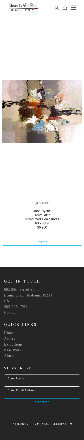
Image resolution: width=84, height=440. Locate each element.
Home (9, 333)
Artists (9, 338)
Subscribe (42, 402)
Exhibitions (13, 344)
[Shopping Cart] (65, 7)
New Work (13, 350)
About (9, 356)
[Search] (57, 8)
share (43, 203)
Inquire (42, 241)
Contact (10, 312)
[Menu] (73, 8)
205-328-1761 (15, 307)
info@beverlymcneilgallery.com (41, 424)
